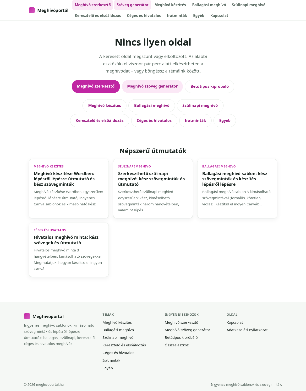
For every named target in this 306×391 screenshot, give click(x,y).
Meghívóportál (52, 10)
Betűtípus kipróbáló (210, 86)
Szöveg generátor (132, 4)
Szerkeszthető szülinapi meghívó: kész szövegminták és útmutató (151, 179)
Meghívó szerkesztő (93, 4)
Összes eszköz (177, 345)
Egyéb (198, 15)
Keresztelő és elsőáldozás (98, 15)
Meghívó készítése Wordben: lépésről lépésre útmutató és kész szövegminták (64, 179)
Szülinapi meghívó (248, 4)
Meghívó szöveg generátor (152, 86)
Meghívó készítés (170, 4)
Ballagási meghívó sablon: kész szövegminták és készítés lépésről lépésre (234, 179)
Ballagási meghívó (209, 4)
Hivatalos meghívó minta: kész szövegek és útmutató (66, 239)
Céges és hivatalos (144, 15)
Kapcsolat (219, 15)
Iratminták (177, 15)
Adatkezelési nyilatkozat (247, 329)
